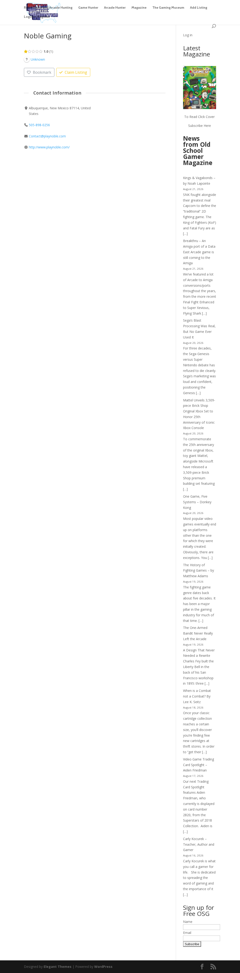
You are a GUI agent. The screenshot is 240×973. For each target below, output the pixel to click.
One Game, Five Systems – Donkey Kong (197, 502)
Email (187, 932)
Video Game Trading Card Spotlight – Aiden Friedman (198, 765)
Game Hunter (88, 8)
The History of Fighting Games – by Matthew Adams (198, 570)
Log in (187, 35)
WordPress (103, 966)
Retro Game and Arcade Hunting (48, 8)
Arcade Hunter (115, 8)
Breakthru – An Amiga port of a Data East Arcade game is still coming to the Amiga (199, 252)
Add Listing (198, 8)
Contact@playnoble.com (47, 136)
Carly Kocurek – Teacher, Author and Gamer (198, 844)
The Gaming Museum (168, 8)
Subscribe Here (199, 125)
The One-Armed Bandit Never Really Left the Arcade (198, 633)
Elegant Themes (57, 966)
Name (187, 921)
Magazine (138, 8)
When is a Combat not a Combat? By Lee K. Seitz (197, 696)
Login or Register (37, 17)
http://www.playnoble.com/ (49, 147)
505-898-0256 (39, 125)
